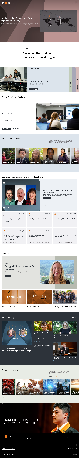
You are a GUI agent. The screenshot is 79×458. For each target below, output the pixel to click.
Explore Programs (6, 128)
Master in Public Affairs (7, 109)
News (40, 437)
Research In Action (52, 376)
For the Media (55, 437)
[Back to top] (76, 445)
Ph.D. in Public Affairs (7, 116)
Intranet (76, 2)
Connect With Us (16, 128)
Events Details (46, 198)
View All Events (74, 176)
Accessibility (67, 435)
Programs (28, 435)
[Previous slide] (3, 39)
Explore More (74, 317)
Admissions (29, 437)
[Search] (75, 2)
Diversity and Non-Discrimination (70, 437)
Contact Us (54, 435)
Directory (40, 440)
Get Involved (55, 438)
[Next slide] (8, 39)
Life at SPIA (29, 440)
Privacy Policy (67, 438)
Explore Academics (33, 89)
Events (40, 438)
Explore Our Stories (52, 145)
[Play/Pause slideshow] (5, 39)
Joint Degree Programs (7, 120)
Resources (41, 435)
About (28, 441)
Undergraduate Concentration (9, 123)
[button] (5, 167)
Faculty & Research (30, 438)
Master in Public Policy (7, 113)
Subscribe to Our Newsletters (8, 448)
